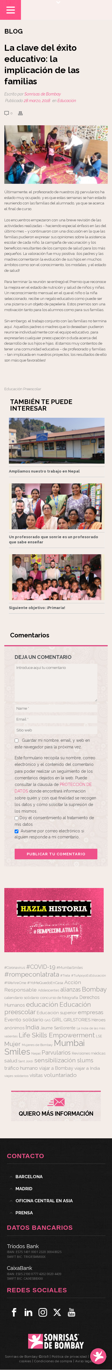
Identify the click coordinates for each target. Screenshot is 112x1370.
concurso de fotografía (59, 998)
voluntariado (60, 1075)
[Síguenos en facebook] (14, 1312)
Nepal (35, 1053)
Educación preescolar (22, 389)
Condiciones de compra (53, 1361)
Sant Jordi (25, 1061)
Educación (66, 100)
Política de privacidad (69, 1357)
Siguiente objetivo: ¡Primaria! (37, 608)
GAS (48, 1020)
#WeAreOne (15, 982)
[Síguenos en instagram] (42, 1312)
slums (85, 1060)
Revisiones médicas (88, 1053)
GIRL (57, 1019)
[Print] (23, 113)
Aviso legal (84, 1361)
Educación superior (57, 1012)
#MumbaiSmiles (70, 968)
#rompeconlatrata (31, 974)
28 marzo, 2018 (37, 100)
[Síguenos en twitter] (57, 1312)
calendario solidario (21, 997)
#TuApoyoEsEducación (88, 975)
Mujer (12, 1043)
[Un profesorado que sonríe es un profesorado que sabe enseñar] (57, 506)
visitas (36, 1075)
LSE (99, 1036)
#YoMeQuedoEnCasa (45, 983)
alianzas (70, 989)
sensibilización (55, 1060)
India (32, 1027)
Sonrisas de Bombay (42, 94)
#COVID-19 (40, 966)
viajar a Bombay (56, 1068)
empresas (90, 1012)
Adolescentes (48, 990)
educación (42, 1004)
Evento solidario (23, 1019)
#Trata (65, 975)
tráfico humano (21, 1068)
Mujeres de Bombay (37, 1045)
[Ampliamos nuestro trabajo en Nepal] (57, 441)
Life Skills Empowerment (57, 1035)
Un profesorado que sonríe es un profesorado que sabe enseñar (53, 539)
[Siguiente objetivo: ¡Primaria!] (57, 577)
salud (10, 1060)
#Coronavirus (14, 968)
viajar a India (87, 1068)
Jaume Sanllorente (58, 1027)
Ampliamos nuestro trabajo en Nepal (44, 471)
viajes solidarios (16, 1076)
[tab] (56, 1176)
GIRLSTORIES (76, 1019)
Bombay (94, 989)
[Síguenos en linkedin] (28, 1312)
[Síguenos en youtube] (71, 1312)
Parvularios (56, 1052)
